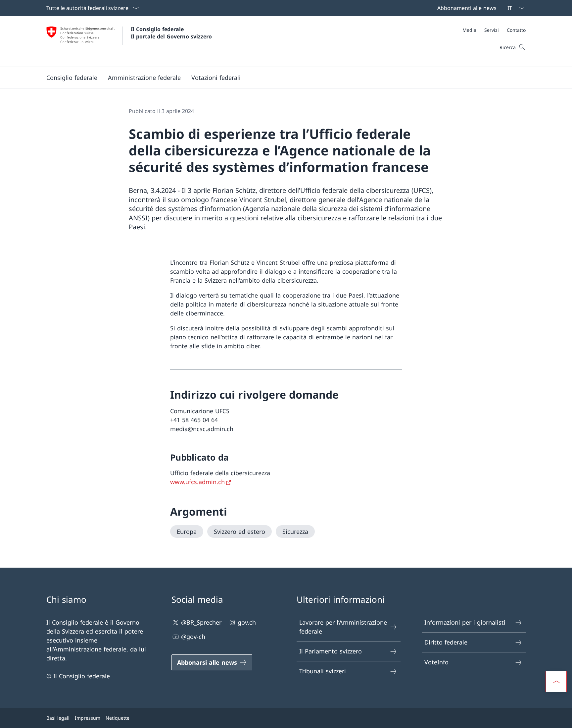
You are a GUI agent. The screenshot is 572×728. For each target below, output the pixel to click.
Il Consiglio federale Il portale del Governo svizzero (171, 33)
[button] (72, 77)
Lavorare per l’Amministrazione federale (343, 626)
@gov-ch (193, 637)
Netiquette (117, 718)
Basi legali (58, 718)
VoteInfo (436, 662)
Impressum (87, 718)
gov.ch (247, 622)
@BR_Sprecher (201, 622)
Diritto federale (445, 642)
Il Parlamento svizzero (330, 651)
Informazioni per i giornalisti (464, 622)
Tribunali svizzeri (322, 671)
